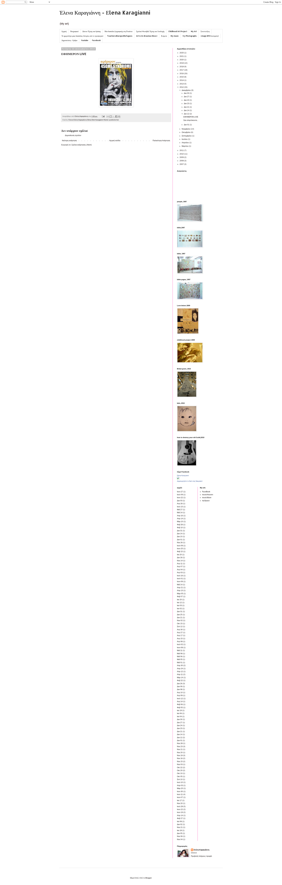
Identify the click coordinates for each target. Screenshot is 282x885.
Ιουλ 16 (180, 576)
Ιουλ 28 (180, 806)
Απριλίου (185, 143)
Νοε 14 (180, 561)
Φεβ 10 (180, 528)
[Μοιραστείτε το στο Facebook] (116, 116)
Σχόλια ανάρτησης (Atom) (82, 145)
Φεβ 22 (180, 680)
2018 (182, 67)
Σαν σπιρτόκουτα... (190, 120)
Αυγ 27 (180, 633)
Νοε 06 (180, 836)
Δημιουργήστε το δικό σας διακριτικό (189, 481)
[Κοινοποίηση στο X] (113, 116)
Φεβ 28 (180, 525)
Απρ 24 (180, 669)
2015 (182, 77)
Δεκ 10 (179, 536)
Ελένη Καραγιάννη (201, 850)
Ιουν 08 (180, 648)
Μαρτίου (185, 146)
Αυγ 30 (180, 630)
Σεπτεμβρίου (187, 136)
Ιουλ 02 (180, 644)
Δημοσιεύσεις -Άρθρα (69, 40)
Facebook (96, 40)
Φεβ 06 (180, 704)
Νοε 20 (180, 752)
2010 (182, 154)
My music (175, 36)
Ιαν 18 (179, 830)
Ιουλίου (185, 139)
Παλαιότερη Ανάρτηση (161, 141)
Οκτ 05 (179, 776)
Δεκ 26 (179, 684)
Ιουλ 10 (180, 782)
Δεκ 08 (179, 689)
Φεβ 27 (180, 818)
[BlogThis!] (110, 116)
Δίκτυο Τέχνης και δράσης (91, 31)
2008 (182, 161)
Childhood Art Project (177, 31)
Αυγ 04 (180, 570)
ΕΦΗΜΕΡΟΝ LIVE (190, 117)
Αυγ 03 (180, 573)
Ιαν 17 (179, 800)
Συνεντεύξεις (205, 31)
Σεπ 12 (179, 626)
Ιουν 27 (180, 492)
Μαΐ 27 (179, 510)
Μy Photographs (190, 36)
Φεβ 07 (180, 596)
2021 (182, 56)
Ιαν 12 (179, 603)
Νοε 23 (180, 746)
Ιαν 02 (179, 609)
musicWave (206, 498)
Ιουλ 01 (180, 579)
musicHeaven (207, 495)
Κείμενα (164, 36)
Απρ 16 (180, 516)
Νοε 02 (180, 620)
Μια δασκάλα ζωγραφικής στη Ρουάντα (118, 31)
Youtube (84, 40)
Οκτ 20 (179, 770)
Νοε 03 (180, 764)
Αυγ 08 (180, 641)
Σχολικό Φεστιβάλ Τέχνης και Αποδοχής (150, 31)
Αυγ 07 (180, 566)
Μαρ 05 (180, 594)
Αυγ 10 (180, 693)
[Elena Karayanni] (178, 479)
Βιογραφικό (74, 31)
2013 (182, 84)
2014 (182, 80)
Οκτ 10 (179, 773)
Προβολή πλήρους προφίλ (201, 856)
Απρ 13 (180, 590)
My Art (194, 31)
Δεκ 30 (187, 93)
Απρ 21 (180, 588)
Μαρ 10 (180, 522)
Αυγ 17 (180, 635)
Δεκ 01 (187, 125)
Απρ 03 (180, 785)
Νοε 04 (180, 839)
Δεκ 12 (187, 114)
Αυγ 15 (180, 639)
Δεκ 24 (187, 100)
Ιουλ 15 (180, 507)
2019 (182, 63)
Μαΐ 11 (179, 650)
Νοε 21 (180, 749)
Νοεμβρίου (186, 129)
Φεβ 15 (180, 551)
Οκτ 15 (179, 624)
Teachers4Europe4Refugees (119, 36)
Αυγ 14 (180, 701)
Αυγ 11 (179, 564)
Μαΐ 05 (179, 659)
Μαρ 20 (180, 788)
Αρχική (64, 31)
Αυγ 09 (180, 695)
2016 (182, 73)
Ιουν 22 (180, 498)
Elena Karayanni (183, 475)
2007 (182, 164)
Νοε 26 (180, 543)
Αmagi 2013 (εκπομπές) (209, 36)
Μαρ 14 (180, 678)
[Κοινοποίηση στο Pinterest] (119, 116)
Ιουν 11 (180, 794)
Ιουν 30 (180, 791)
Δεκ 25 (179, 615)
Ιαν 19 (179, 710)
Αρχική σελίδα (114, 141)
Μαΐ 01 (179, 663)
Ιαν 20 (179, 555)
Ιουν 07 (180, 797)
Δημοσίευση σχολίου (73, 135)
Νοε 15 (180, 761)
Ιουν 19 (180, 812)
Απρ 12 (180, 671)
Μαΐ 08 (179, 654)
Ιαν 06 (179, 713)
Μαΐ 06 (179, 656)
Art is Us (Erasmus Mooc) (146, 36)
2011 (182, 150)
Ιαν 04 (179, 716)
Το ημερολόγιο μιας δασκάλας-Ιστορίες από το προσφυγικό (82, 36)
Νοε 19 (180, 755)
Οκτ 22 (179, 767)
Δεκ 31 (179, 531)
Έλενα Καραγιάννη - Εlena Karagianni (104, 12)
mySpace (206, 501)
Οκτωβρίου (186, 132)
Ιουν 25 (180, 549)
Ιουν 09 (180, 581)
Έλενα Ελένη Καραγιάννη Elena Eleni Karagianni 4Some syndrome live (93, 120)
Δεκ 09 (179, 686)
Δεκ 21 (187, 107)
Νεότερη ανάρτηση (69, 141)
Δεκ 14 (187, 110)
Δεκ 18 (179, 558)
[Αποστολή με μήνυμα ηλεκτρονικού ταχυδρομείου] (107, 116)
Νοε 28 (180, 743)
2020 (182, 60)
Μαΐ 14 (179, 513)
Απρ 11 (180, 674)
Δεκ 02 (179, 824)
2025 (182, 53)
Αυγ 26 (180, 504)
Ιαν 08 (179, 821)
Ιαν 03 (179, 605)
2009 (182, 157)
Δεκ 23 (187, 103)
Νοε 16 (180, 758)
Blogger (148, 878)
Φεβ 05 (180, 708)
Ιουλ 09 (180, 495)
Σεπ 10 (179, 779)
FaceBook (206, 492)
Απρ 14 (180, 519)
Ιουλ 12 (180, 699)
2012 (182, 87)
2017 (182, 70)
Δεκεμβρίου (186, 90)
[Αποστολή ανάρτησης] (103, 116)
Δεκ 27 (187, 97)
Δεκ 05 (179, 833)
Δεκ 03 (179, 501)
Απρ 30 (180, 665)
